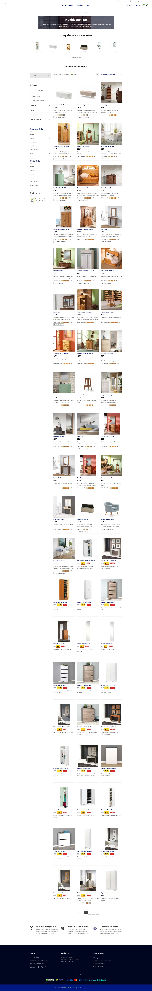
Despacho (32, 174)
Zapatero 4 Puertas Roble (108, 602)
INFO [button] (88, 5)
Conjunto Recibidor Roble (84, 768)
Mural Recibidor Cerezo (59, 893)
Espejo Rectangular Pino (107, 436)
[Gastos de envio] (31, 927)
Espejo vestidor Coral (107, 353)
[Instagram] (45, 967)
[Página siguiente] (93, 912)
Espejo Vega (56, 312)
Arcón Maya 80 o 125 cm (107, 146)
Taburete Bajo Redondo (107, 312)
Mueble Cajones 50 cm (107, 105)
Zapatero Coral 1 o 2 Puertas (61, 188)
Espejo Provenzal (58, 270)
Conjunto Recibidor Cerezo (108, 726)
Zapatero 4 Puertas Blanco (60, 685)
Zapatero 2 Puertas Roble (84, 726)
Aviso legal (96, 958)
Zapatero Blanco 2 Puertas (84, 602)
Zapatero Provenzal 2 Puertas (85, 270)
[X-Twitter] (42, 967)
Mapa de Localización (67, 961)
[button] (140, 5)
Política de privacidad (98, 963)
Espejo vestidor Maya (107, 395)
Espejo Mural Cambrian (83, 643)
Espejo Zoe (80, 436)
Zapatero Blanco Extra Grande (109, 893)
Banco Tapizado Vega (59, 561)
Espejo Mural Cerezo (59, 643)
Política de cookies (98, 966)
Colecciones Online (37, 129)
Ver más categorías (76, 57)
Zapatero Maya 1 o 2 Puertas (61, 229)
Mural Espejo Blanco (106, 643)
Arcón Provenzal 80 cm (107, 270)
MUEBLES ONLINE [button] (67, 5)
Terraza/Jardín (34, 185)
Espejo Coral (104, 229)
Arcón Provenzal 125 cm (83, 188)
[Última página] (97, 912)
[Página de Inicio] (14, 5)
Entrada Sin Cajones (59, 478)
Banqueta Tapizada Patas (84, 105)
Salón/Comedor (34, 149)
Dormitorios (33, 142)
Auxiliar (32, 134)
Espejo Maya (56, 395)
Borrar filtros (40, 90)
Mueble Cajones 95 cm (107, 188)
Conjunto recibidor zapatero (85, 893)
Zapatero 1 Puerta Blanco (108, 810)
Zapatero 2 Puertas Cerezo (60, 602)
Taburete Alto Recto (83, 395)
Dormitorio (33, 178)
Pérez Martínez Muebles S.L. (72, 988)
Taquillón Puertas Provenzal (85, 353)
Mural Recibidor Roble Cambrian (62, 726)
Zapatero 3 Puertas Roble (84, 685)
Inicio (70, 13)
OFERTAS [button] (79, 5)
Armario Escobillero (58, 810)
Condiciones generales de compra (102, 960)
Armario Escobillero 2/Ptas (60, 768)
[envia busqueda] (48, 75)
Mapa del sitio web (76, 975)
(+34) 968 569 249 (124, 1)
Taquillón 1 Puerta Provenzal (85, 478)
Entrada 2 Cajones (58, 519)
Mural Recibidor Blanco (107, 851)
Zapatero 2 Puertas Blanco (84, 810)
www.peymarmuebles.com (37, 963)
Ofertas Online (35, 161)
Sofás (31, 153)
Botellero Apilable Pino (107, 478)
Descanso (32, 138)
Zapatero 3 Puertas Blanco (108, 768)
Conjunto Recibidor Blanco (108, 560)
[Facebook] (38, 967)
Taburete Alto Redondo (83, 146)
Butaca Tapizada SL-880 (107, 519)
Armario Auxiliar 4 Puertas (108, 685)
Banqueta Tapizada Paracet (61, 105)
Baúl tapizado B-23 (82, 519)
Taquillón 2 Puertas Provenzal (85, 229)
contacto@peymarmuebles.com (139, 1)
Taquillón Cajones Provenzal (61, 353)
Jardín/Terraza (34, 146)
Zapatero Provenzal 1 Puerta (61, 146)
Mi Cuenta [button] (129, 5)
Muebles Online (78, 13)
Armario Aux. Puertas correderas (86, 560)
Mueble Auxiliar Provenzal (84, 312)
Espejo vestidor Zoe (58, 436)
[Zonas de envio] (63, 927)
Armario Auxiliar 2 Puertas (84, 851)
